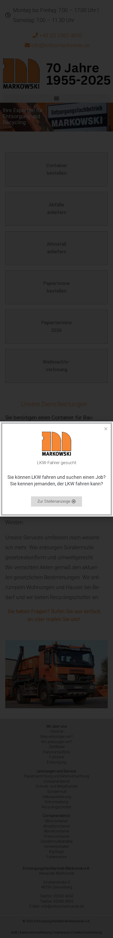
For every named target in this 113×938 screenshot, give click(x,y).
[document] (56, 469)
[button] (106, 429)
